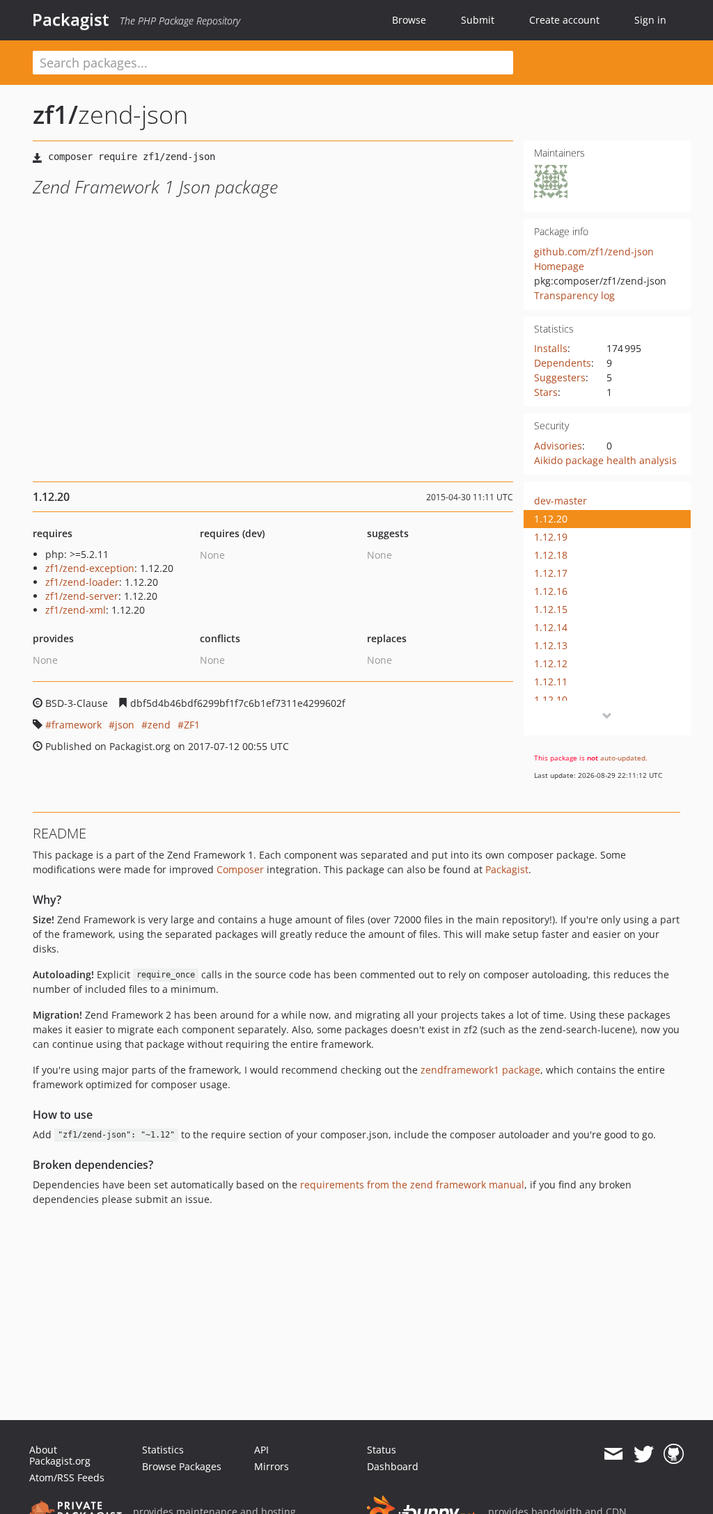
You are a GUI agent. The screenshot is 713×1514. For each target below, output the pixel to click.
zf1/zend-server (81, 596)
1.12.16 (550, 591)
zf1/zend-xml (75, 609)
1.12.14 (550, 627)
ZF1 (192, 724)
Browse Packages (181, 1466)
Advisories (558, 445)
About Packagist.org (60, 1455)
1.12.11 (550, 681)
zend (159, 724)
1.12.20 (550, 518)
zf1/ (55, 114)
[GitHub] (674, 1454)
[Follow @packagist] (644, 1454)
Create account (564, 19)
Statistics (163, 1449)
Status (381, 1449)
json (124, 724)
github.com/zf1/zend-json (594, 251)
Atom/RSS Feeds (66, 1477)
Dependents (562, 362)
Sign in (650, 19)
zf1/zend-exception (89, 568)
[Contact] (613, 1454)
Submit (477, 19)
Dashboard (392, 1466)
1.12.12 (550, 663)
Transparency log (574, 295)
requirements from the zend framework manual (412, 1184)
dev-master (560, 500)
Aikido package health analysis (605, 460)
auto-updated (622, 758)
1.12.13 (550, 645)
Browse (409, 19)
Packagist (70, 19)
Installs (550, 348)
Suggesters (560, 377)
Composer (240, 869)
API (261, 1449)
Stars (546, 392)
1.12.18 (550, 554)
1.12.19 (550, 536)
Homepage (559, 266)
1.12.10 (550, 699)
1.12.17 (550, 573)
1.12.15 (550, 609)
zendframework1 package (480, 1069)
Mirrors (271, 1466)
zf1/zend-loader (82, 582)
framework (77, 724)
